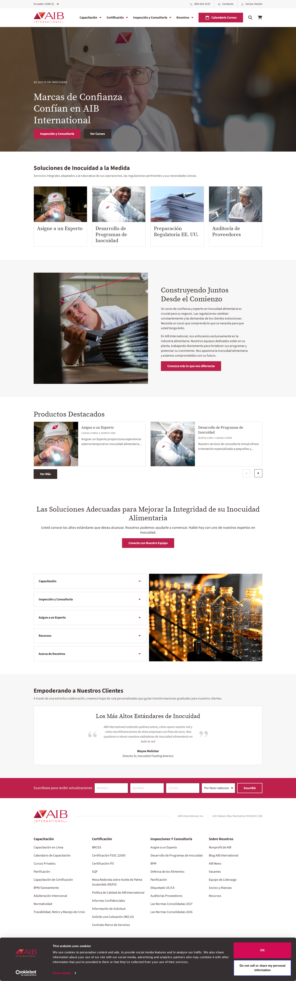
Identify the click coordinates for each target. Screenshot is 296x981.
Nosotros (182, 17)
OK (262, 950)
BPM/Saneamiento (46, 888)
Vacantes (215, 871)
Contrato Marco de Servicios (111, 925)
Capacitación (88, 17)
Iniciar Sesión (253, 4)
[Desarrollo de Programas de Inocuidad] (118, 204)
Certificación (115, 17)
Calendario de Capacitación (52, 855)
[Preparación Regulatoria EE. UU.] (177, 204)
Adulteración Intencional (50, 896)
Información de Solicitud (108, 909)
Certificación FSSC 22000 (108, 855)
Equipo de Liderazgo (223, 879)
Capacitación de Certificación (53, 879)
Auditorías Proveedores (166, 896)
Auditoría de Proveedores (226, 231)
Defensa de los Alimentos (167, 871)
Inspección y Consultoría (150, 17)
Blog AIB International (223, 855)
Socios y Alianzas (220, 888)
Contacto (228, 4)
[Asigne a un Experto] (60, 204)
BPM (153, 863)
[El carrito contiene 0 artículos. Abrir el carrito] (260, 17)
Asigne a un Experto (60, 228)
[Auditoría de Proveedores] (235, 204)
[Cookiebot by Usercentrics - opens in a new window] (26, 973)
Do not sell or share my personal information (262, 968)
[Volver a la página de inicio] (50, 816)
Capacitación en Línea (48, 847)
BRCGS (96, 847)
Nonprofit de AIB (220, 847)
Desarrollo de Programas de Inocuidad (111, 234)
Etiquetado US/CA (162, 888)
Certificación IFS (103, 863)
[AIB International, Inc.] (49, 17)
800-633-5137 (202, 4)
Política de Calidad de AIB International (118, 892)
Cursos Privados (45, 863)
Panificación (42, 871)
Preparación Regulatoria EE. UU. (176, 231)
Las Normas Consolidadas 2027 (171, 904)
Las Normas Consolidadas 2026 (171, 912)
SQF (95, 871)
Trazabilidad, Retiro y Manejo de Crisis (59, 912)
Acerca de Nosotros (52, 654)
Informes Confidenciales (108, 900)
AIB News (215, 863)
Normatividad (43, 904)
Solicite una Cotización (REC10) (113, 917)
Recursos (45, 635)
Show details (62, 973)
